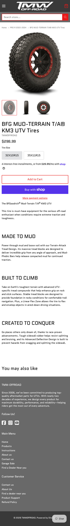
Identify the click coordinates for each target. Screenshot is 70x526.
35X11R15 (35, 156)
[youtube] (17, 423)
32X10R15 (13, 156)
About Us (7, 489)
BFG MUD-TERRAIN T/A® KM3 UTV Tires (47, 27)
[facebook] (4, 423)
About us (7, 454)
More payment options (35, 198)
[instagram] (10, 423)
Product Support (11, 497)
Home (4, 27)
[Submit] (65, 17)
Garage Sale (8, 463)
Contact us (8, 459)
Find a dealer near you (14, 493)
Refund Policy (9, 502)
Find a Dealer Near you (14, 467)
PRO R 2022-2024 (18, 27)
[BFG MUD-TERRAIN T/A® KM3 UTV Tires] (9, 107)
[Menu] (8, 6)
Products (7, 446)
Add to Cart (35, 179)
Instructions (8, 450)
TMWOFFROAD (9, 135)
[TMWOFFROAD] (35, 6)
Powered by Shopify (46, 517)
